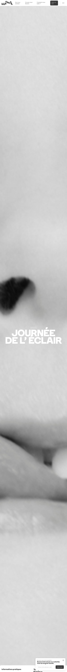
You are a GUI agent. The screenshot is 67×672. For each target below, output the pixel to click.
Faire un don (53, 3)
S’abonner (60, 667)
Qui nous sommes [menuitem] (17, 3)
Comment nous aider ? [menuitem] (41, 3)
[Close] (63, 660)
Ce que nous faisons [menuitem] (28, 3)
